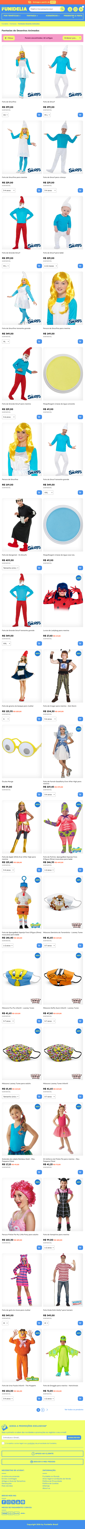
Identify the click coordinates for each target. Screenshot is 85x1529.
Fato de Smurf (49, 102)
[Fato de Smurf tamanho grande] (63, 449)
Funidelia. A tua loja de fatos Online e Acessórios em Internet (14, 9)
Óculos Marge (7, 781)
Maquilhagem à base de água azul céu (59, 555)
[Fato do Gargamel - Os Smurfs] (22, 525)
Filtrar (10, 38)
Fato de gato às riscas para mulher (16, 1310)
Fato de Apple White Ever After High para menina (19, 858)
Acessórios (52, 15)
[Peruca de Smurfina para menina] (63, 298)
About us (46, 1488)
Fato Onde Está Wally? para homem (58, 1310)
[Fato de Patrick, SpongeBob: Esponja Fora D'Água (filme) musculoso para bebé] (63, 827)
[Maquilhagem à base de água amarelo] (63, 374)
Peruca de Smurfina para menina (56, 328)
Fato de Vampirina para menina (56, 1234)
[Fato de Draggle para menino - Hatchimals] (63, 1355)
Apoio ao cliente (44, 1453)
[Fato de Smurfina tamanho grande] (22, 298)
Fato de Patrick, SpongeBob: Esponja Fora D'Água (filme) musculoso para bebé (60, 858)
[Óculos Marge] (22, 751)
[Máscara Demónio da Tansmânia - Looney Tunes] (63, 902)
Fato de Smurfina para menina (14, 177)
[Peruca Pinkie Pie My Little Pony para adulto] (22, 1204)
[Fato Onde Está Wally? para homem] (63, 1280)
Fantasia (31, 15)
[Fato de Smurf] (63, 72)
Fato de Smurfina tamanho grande (16, 328)
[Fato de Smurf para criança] (63, 147)
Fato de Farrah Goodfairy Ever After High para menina (62, 782)
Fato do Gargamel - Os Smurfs (14, 555)
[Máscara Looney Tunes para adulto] (22, 1053)
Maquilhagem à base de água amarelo (59, 404)
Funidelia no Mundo (50, 1476)
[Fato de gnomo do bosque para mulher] (22, 676)
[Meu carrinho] (81, 9)
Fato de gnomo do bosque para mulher (18, 706)
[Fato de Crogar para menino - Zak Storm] (63, 676)
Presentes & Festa (73, 16)
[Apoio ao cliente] (75, 9)
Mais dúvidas (7, 1486)
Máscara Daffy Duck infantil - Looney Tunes (61, 1008)
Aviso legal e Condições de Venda (56, 1479)
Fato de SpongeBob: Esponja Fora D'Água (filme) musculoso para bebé (21, 933)
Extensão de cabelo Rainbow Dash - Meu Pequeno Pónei (18, 1160)
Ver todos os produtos (74, 1409)
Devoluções (7, 1483)
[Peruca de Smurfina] (22, 449)
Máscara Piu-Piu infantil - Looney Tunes (18, 1008)
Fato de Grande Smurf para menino (16, 404)
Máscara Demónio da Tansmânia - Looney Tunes (63, 932)
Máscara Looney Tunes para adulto (16, 1083)
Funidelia (5, 24)
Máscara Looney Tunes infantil (55, 1083)
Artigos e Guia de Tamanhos (13, 1481)
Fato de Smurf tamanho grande (56, 479)
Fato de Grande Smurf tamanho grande (18, 630)
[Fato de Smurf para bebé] (63, 223)
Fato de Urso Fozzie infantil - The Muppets (19, 1386)
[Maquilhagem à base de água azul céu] (63, 525)
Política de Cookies (50, 1483)
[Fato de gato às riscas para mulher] (22, 1280)
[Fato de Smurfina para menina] (22, 147)
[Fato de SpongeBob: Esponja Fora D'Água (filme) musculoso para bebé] (22, 902)
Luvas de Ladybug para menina (56, 630)
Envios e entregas (9, 1479)
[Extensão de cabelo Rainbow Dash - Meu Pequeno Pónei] (22, 1129)
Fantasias (13, 24)
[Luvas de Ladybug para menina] (63, 600)
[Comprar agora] (39, 115)
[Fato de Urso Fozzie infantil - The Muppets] (22, 1355)
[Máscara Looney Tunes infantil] (63, 1053)
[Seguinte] (47, 1410)
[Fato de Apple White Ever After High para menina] (22, 827)
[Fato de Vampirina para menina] (63, 1204)
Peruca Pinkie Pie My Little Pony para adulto (20, 1234)
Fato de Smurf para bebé (53, 253)
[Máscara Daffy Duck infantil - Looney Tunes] (63, 978)
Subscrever (74, 1437)
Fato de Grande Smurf (11, 253)
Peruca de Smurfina (10, 479)
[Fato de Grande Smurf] (22, 223)
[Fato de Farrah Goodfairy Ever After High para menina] (63, 751)
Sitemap (46, 1486)
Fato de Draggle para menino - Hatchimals (60, 1386)
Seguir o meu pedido (44, 1462)
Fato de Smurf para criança (54, 177)
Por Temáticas (11, 15)
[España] (4, 1502)
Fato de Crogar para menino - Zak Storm (59, 706)
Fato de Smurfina (9, 102)
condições (31, 1443)
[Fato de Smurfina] (22, 72)
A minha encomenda (10, 1476)
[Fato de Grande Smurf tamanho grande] (22, 600)
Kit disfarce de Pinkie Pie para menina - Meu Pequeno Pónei (61, 1160)
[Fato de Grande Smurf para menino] (22, 374)
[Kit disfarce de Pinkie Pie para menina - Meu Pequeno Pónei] (63, 1129)
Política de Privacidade (52, 1481)
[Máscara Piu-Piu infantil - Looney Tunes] (22, 978)
